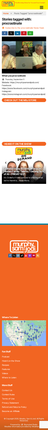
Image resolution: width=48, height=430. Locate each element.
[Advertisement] (24, 203)
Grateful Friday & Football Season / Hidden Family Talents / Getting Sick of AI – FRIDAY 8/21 (24, 171)
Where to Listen (9, 377)
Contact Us (7, 390)
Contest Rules (8, 394)
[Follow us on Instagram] (18, 255)
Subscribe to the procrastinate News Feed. (24, 28)
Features (6, 369)
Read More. (24, 180)
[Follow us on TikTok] (22, 255)
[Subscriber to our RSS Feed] (38, 255)
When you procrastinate (14, 75)
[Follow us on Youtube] (26, 255)
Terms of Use (8, 398)
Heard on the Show (11, 361)
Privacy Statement (10, 403)
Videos (5, 373)
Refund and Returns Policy (14, 407)
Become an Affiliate (11, 411)
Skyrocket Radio (30, 424)
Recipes (5, 365)
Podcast (5, 356)
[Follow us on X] (14, 255)
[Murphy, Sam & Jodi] (24, 247)
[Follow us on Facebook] (10, 255)
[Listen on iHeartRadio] (34, 255)
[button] (41, 6)
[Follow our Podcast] (30, 255)
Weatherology (37, 426)
